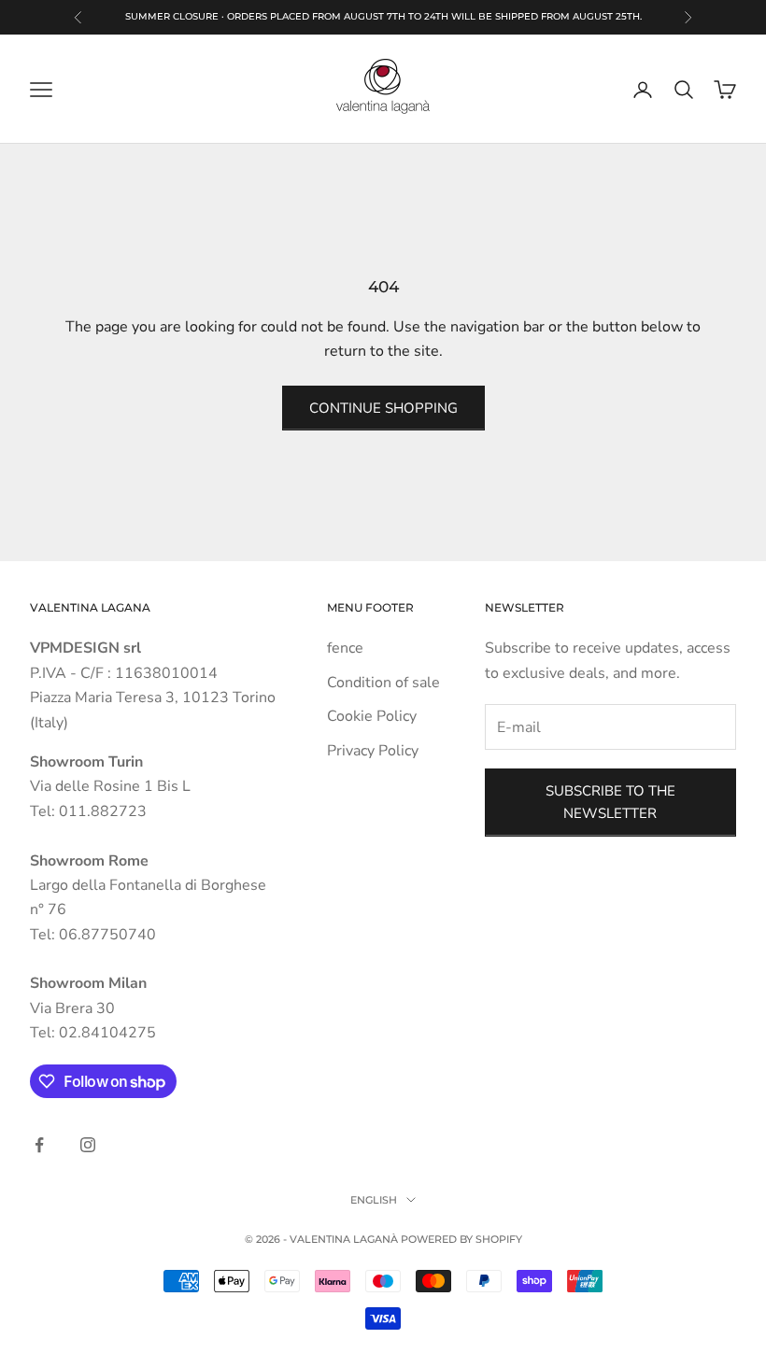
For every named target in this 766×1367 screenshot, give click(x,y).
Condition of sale (383, 682)
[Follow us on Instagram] (87, 1144)
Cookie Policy (372, 716)
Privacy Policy (372, 750)
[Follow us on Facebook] (39, 1144)
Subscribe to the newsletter (610, 803)
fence (345, 648)
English (373, 1199)
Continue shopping (383, 408)
